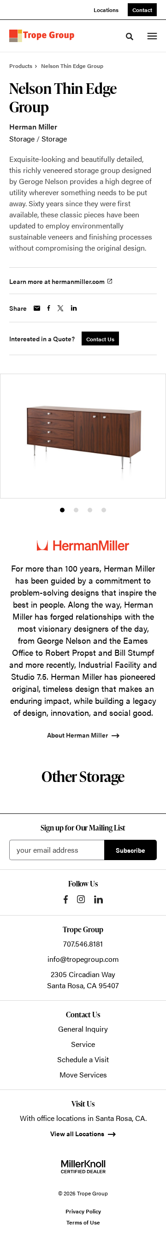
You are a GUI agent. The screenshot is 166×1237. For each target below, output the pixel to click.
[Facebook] (66, 899)
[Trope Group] (43, 36)
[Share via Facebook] (48, 308)
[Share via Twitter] (60, 308)
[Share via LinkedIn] (74, 308)
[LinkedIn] (98, 899)
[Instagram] (81, 899)
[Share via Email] (37, 308)
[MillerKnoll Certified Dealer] (83, 1167)
